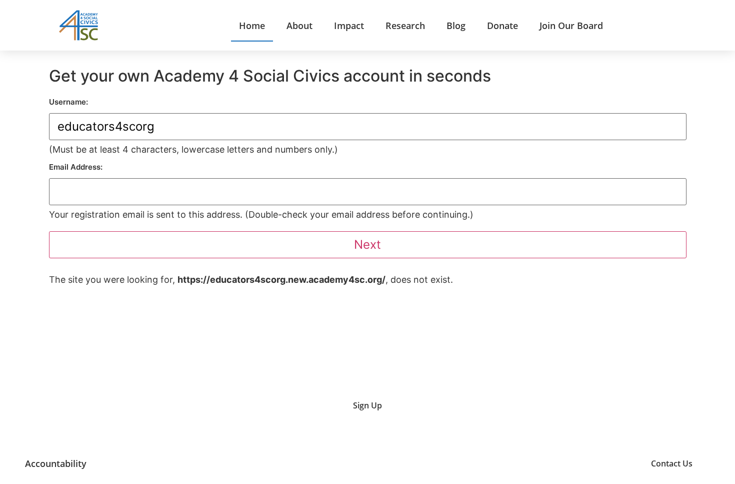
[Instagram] (566, 463)
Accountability (55, 463)
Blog (456, 26)
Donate (502, 26)
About (299, 26)
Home (252, 26)
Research (405, 26)
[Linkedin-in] (592, 463)
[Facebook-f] (617, 463)
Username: (68, 102)
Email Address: (75, 167)
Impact (349, 26)
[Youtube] (542, 463)
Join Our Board (571, 26)
